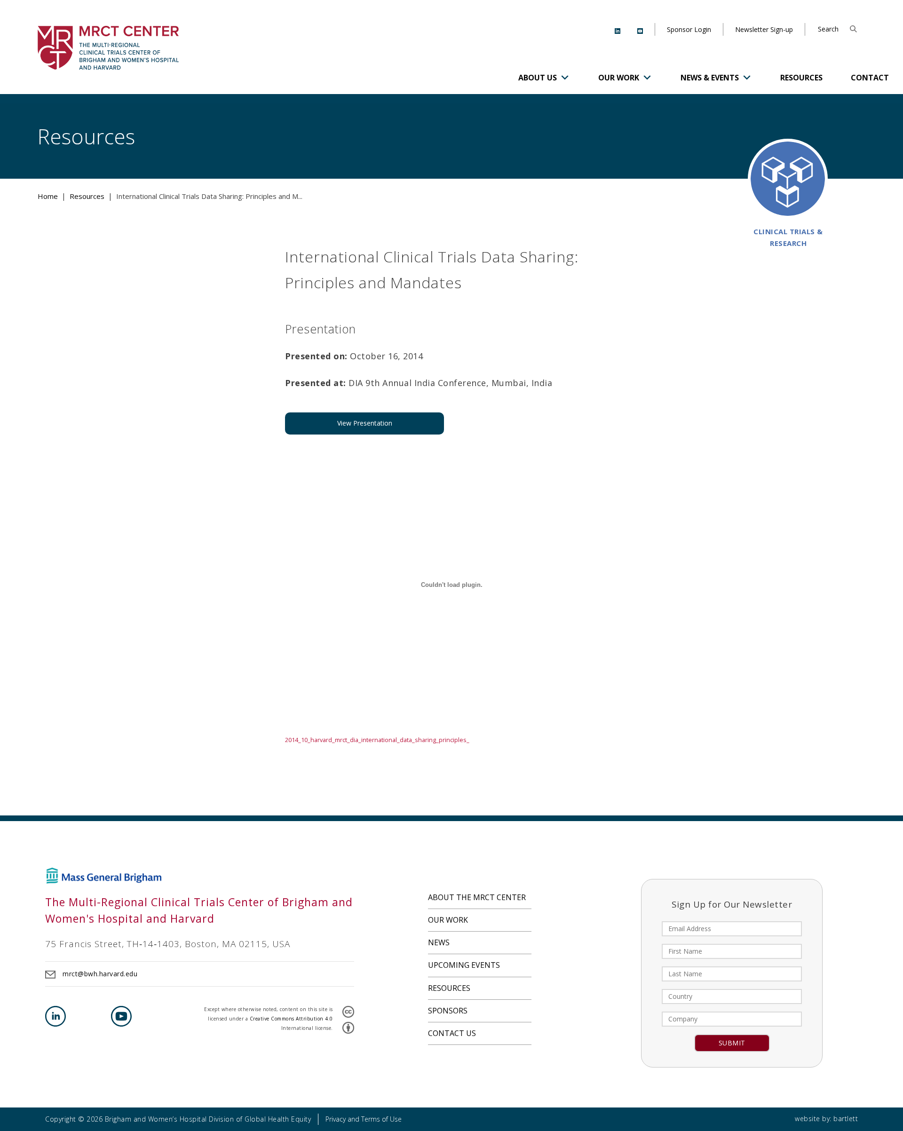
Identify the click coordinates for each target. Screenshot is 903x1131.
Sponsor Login (689, 29)
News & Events (710, 77)
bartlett (845, 1118)
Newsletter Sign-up (764, 29)
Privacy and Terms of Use (363, 1119)
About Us (537, 77)
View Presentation (364, 423)
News (439, 942)
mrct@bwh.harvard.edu (100, 973)
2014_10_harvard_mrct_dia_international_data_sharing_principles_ (377, 740)
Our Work (618, 77)
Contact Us (452, 1033)
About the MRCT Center (477, 897)
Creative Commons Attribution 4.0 (291, 1018)
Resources (801, 77)
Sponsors (447, 1010)
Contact (870, 77)
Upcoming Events (464, 965)
